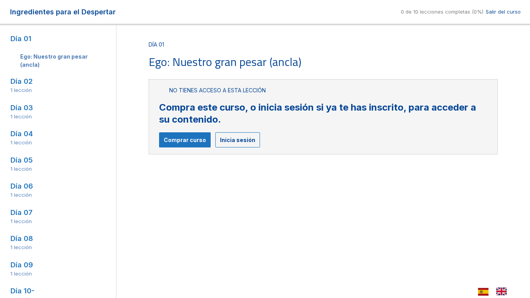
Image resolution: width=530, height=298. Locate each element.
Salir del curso (503, 12)
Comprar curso (185, 140)
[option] (503, 291)
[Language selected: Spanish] (496, 291)
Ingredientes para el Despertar (63, 12)
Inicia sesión (237, 140)
